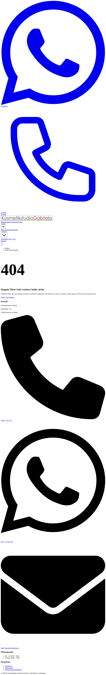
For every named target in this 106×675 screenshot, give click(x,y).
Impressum (8, 666)
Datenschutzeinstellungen (13, 670)
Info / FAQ (12, 239)
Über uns (4, 230)
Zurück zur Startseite (7, 297)
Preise (20, 222)
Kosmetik (14, 222)
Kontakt (3, 241)
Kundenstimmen (12, 230)
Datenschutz (9, 668)
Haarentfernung (6, 222)
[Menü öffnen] (2, 244)
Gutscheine (5, 239)
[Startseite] (53, 218)
